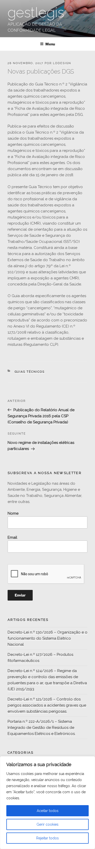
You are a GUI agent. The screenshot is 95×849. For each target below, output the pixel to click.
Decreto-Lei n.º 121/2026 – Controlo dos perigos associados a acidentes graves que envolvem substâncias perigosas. (47, 705)
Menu (50, 44)
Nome (13, 513)
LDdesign (62, 63)
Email (12, 537)
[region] (47, 802)
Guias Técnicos (30, 371)
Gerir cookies (47, 824)
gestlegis (36, 12)
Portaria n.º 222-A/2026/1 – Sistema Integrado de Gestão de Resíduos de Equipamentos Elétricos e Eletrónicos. (41, 727)
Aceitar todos (48, 811)
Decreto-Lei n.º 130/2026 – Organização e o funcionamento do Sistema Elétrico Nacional (47, 638)
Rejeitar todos (47, 838)
